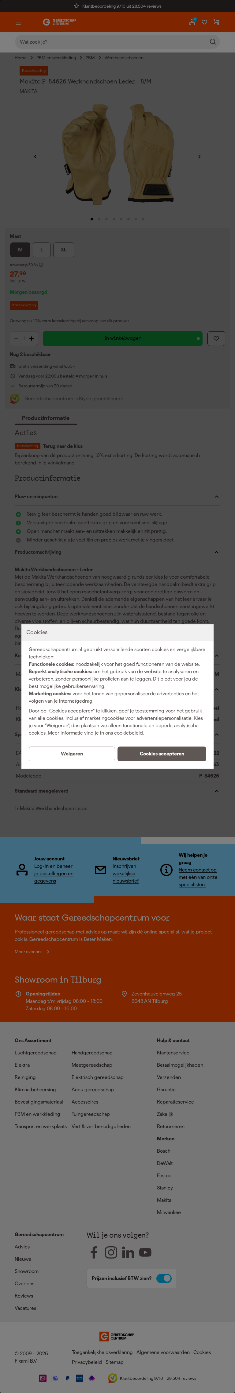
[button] (162, 754)
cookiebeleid (128, 732)
